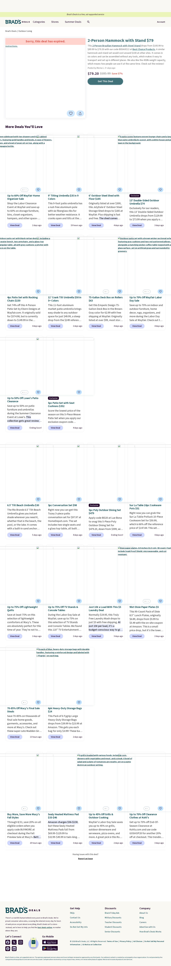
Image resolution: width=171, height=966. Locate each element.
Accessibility (75, 922)
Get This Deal (105, 81)
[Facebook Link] (7, 942)
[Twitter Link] (14, 942)
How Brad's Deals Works (150, 931)
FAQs (72, 913)
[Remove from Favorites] (71, 113)
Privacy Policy (126, 941)
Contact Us (75, 917)
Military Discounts (113, 917)
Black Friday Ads (112, 913)
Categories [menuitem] (39, 22)
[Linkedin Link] (14, 948)
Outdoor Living (25, 31)
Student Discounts (113, 927)
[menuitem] (73, 22)
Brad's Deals (11, 31)
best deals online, (45, 927)
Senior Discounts (112, 931)
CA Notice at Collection (92, 944)
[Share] (80, 113)
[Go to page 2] (24, 190)
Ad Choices (138, 941)
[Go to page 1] (23, 190)
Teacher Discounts (113, 922)
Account (161, 22)
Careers (142, 922)
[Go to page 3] (26, 190)
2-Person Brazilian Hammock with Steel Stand (116, 45)
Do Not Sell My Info (79, 927)
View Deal (14, 225)
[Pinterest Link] (7, 948)
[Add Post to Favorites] (38, 189)
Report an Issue (85, 858)
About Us (143, 913)
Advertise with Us (147, 927)
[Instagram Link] (20, 942)
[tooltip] (71, 113)
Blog (141, 917)
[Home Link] (18, 22)
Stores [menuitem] (55, 22)
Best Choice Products (144, 49)
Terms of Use (112, 941)
